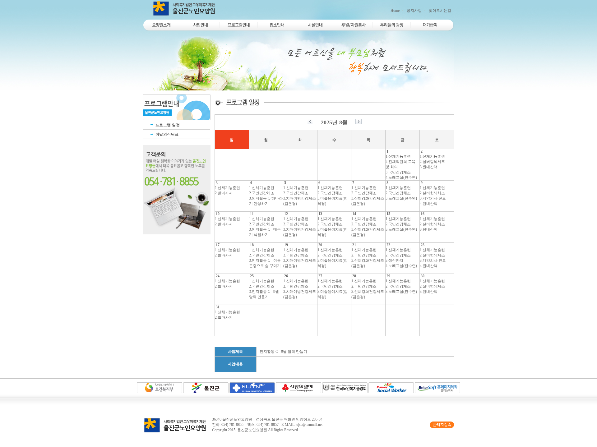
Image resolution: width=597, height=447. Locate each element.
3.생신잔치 (394, 260)
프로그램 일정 (167, 125)
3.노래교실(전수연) (401, 198)
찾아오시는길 (440, 10)
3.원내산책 (428, 167)
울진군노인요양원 (252, 430)
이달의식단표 (166, 134)
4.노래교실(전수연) (401, 177)
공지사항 (414, 10)
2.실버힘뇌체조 (432, 161)
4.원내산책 (428, 203)
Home (395, 10)
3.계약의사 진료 (433, 198)
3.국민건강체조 (398, 172)
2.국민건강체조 (261, 193)
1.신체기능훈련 (398, 156)
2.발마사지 (224, 193)
